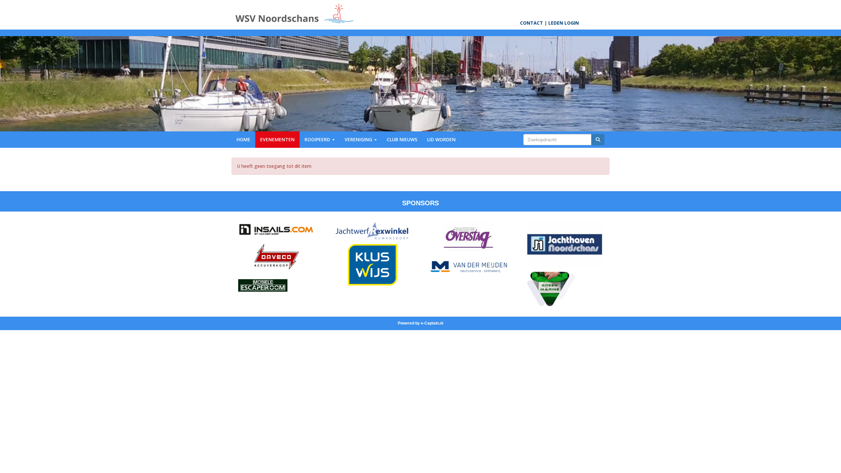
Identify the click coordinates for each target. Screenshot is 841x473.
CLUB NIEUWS (402, 139)
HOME (243, 139)
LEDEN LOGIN (563, 23)
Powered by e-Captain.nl (420, 323)
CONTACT (531, 23)
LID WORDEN (441, 139)
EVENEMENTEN (277, 139)
